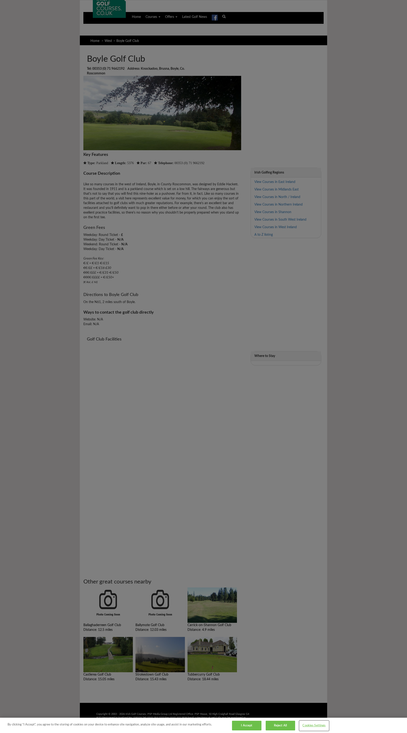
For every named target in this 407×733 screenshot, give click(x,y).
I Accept (246, 725)
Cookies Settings (314, 725)
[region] (203, 725)
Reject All (280, 725)
